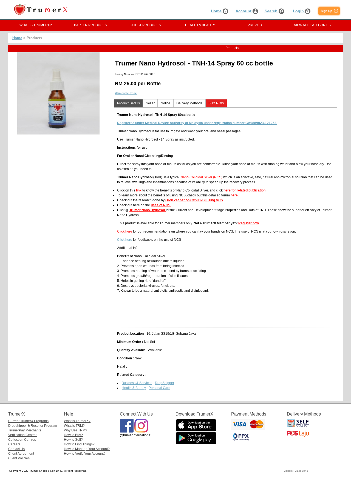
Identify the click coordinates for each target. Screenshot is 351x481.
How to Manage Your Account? (87, 449)
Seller (150, 103)
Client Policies (19, 458)
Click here (124, 231)
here (234, 195)
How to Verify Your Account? (85, 454)
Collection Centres (22, 440)
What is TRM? (74, 426)
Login (299, 11)
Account (244, 11)
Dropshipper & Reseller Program (32, 426)
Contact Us (16, 449)
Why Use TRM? (75, 430)
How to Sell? (73, 440)
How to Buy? (73, 435)
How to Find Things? (79, 444)
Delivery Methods (189, 103)
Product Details (128, 103)
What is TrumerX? (77, 421)
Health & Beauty (134, 388)
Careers (14, 444)
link (138, 190)
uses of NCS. (161, 205)
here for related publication (244, 190)
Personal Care (159, 388)
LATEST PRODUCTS (145, 25)
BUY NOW (216, 103)
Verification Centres (22, 435)
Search (272, 11)
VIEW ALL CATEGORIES (312, 25)
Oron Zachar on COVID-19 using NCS (194, 200)
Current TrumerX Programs (28, 421)
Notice (165, 103)
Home (217, 11)
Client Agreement (21, 454)
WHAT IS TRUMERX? (35, 25)
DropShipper (164, 383)
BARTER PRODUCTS (90, 25)
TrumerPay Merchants (24, 430)
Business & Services (137, 383)
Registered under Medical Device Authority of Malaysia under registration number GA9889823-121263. (197, 123)
